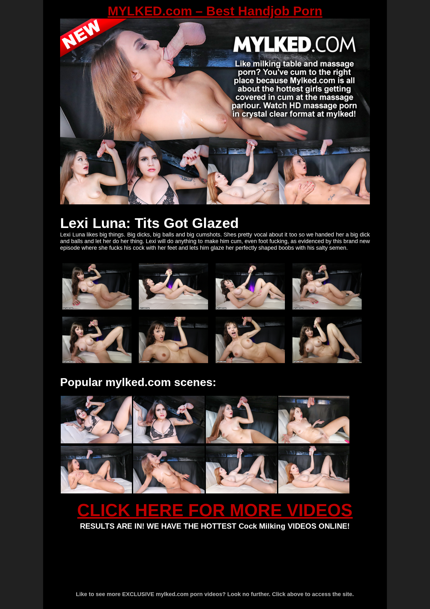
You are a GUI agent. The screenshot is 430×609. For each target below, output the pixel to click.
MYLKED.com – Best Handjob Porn (215, 11)
